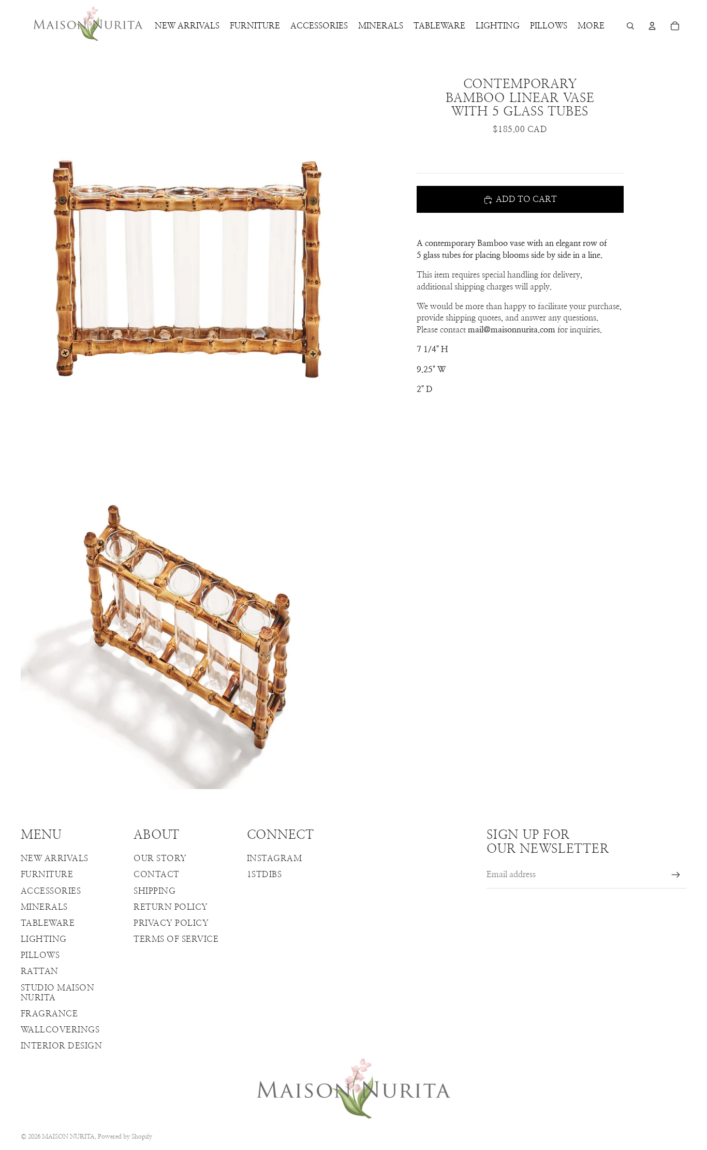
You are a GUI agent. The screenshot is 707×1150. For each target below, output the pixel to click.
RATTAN (39, 971)
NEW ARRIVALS (55, 858)
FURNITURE (47, 874)
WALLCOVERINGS (60, 1030)
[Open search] (630, 25)
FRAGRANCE (49, 1014)
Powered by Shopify (125, 1136)
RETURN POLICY (171, 907)
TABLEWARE (48, 923)
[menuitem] (591, 26)
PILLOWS (40, 955)
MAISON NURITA (68, 1136)
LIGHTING (44, 939)
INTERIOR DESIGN (61, 1046)
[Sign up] (676, 875)
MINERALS (44, 907)
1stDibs (264, 874)
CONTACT (156, 874)
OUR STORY (160, 858)
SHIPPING (154, 891)
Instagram (274, 858)
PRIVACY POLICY (171, 923)
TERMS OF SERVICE (176, 939)
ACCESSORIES (51, 891)
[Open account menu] (652, 25)
